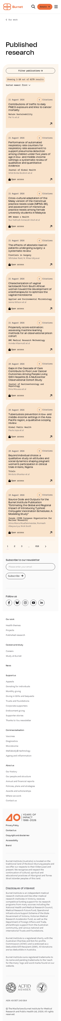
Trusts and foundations (17, 701)
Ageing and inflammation (18, 755)
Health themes (13, 625)
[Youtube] (33, 603)
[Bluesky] (17, 603)
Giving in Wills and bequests (20, 696)
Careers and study (14, 645)
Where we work (13, 795)
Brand (8, 845)
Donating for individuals (18, 686)
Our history (11, 771)
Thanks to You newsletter (18, 720)
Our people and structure (18, 776)
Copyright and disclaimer (17, 835)
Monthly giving (13, 691)
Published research (15, 635)
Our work (13, 19)
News (8, 665)
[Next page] (45, 546)
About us (10, 765)
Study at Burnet (13, 656)
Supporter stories (14, 715)
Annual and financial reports (20, 781)
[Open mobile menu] (56, 7)
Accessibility (12, 840)
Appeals (10, 681)
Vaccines (10, 736)
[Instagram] (25, 603)
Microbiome (12, 746)
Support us (11, 675)
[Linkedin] (41, 603)
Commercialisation (15, 730)
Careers (10, 651)
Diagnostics (12, 741)
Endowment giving (15, 710)
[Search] (33, 7)
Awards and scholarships (18, 791)
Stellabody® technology (18, 750)
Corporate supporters (16, 705)
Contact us (11, 800)
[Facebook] (9, 603)
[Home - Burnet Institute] (13, 7)
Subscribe (14, 575)
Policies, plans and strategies (20, 786)
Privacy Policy (12, 825)
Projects (10, 630)
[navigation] (30, 7)
